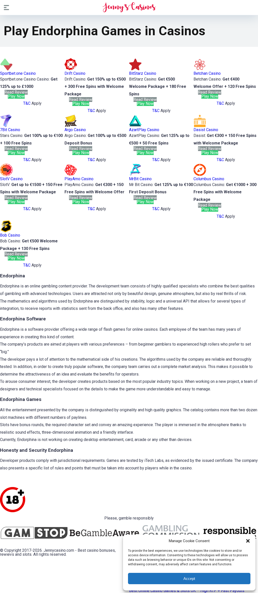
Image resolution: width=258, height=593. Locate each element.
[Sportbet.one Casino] (6, 69)
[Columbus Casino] (200, 174)
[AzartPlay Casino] (135, 125)
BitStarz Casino (142, 73)
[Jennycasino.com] (129, 7)
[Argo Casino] (70, 125)
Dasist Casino (206, 129)
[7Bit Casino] (6, 125)
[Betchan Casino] (200, 69)
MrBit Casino (140, 178)
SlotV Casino (11, 178)
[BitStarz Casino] (135, 69)
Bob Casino (10, 235)
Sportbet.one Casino (18, 73)
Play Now (16, 96)
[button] (247, 540)
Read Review (16, 92)
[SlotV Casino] (6, 174)
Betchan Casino (207, 73)
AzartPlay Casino (144, 129)
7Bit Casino (10, 129)
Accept (189, 578)
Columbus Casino (209, 178)
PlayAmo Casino (78, 178)
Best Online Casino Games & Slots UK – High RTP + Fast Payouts (186, 590)
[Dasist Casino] (200, 125)
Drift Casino (74, 73)
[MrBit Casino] (135, 174)
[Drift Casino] (70, 69)
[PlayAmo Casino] (70, 174)
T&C (26, 103)
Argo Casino (75, 129)
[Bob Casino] (6, 231)
